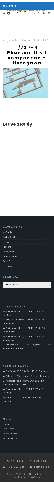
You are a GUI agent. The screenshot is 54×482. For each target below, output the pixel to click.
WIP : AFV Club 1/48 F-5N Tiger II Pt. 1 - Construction (27, 371)
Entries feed (8, 428)
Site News (7, 266)
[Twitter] (39, 13)
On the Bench (9, 237)
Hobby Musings (10, 256)
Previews (7, 247)
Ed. (16, 40)
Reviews (6, 242)
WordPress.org (10, 438)
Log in (6, 424)
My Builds (7, 232)
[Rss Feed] (34, 13)
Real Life (7, 261)
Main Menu (11, 6)
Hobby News (8, 251)
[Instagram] (44, 13)
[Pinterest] (49, 13)
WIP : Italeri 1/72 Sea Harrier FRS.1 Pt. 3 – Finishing (26, 376)
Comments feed (10, 433)
